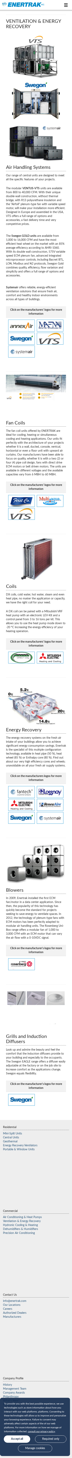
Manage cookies (35, 1448)
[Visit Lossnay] (50, 791)
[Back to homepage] (23, 4)
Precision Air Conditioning (19, 1233)
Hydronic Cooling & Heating (20, 1225)
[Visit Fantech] (22, 791)
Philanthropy (11, 1396)
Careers (7, 1309)
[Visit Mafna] (50, 325)
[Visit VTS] (50, 338)
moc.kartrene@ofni (14, 1301)
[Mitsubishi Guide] (50, 657)
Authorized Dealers (14, 1313)
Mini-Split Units (12, 1133)
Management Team (14, 1388)
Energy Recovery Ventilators (20, 1145)
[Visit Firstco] (22, 500)
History (7, 1384)
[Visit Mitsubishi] (22, 805)
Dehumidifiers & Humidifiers (20, 1229)
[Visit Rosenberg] (21, 964)
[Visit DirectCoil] (22, 657)
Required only (50, 1439)
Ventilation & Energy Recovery (22, 1221)
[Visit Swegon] (22, 338)
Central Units (11, 1137)
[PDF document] (21, 1099)
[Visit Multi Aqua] (50, 500)
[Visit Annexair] (22, 325)
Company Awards (14, 1392)
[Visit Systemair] (21, 351)
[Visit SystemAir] (50, 817)
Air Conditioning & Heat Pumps (22, 1217)
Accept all (17, 1439)
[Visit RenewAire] (50, 805)
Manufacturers (12, 1317)
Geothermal (10, 1141)
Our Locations (11, 1305)
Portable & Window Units (19, 1149)
